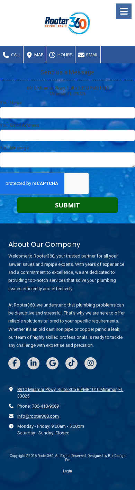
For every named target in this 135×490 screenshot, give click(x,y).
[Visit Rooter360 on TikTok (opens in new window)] (71, 363)
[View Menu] (124, 11)
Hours (64, 54)
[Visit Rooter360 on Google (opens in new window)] (52, 363)
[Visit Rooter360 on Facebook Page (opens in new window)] (14, 363)
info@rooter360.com (38, 416)
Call (15, 54)
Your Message (14, 147)
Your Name (11, 102)
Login (67, 471)
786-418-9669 (45, 406)
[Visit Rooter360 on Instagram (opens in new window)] (90, 363)
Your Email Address (19, 125)
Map (38, 54)
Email (91, 54)
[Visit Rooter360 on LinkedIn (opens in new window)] (33, 363)
